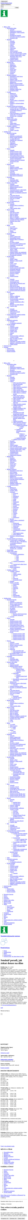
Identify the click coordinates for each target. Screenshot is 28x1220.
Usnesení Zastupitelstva (19, 561)
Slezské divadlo (14, 87)
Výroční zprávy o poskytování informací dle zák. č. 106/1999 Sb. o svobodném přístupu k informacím (18, 110)
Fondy (14, 594)
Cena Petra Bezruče (15, 195)
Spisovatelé (16, 507)
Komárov (12, 63)
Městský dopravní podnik (16, 83)
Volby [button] (8, 319)
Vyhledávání (13, 232)
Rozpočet (12, 34)
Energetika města (14, 180)
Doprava (6, 897)
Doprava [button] (9, 164)
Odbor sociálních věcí (18, 398)
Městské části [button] (10, 62)
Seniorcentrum (13, 86)
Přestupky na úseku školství (17, 304)
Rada (11, 121)
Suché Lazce (13, 69)
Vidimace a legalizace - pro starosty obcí (23, 435)
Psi (14, 577)
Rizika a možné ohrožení (16, 137)
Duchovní (15, 493)
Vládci (14, 514)
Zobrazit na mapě (5, 1053)
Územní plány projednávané (20, 845)
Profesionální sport (14, 282)
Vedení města (13, 123)
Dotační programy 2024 (19, 639)
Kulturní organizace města (16, 191)
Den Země (15, 812)
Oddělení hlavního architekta (20, 415)
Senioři (11, 262)
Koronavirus (13, 146)
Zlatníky (12, 73)
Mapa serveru (7, 1195)
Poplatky (12, 129)
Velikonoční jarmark (15, 311)
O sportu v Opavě (14, 280)
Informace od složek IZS (16, 136)
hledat (2, 6)
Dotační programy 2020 (19, 633)
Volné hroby (16, 526)
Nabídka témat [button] (7, 131)
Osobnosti (12, 97)
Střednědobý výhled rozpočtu (17, 32)
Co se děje (12, 226)
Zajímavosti (16, 523)
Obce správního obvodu (16, 52)
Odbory (12, 45)
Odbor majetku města (15, 208)
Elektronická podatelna (15, 61)
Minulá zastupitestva (15, 124)
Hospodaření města (8, 1152)
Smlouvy (12, 49)
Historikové (16, 496)
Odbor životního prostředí (19, 404)
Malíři (14, 500)
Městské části (7, 1155)
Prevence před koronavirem (20, 614)
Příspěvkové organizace (16, 31)
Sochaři (15, 506)
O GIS (11, 224)
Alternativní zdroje (14, 181)
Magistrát (6, 1153)
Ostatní (15, 572)
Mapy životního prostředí (16, 338)
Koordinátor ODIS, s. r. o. (16, 174)
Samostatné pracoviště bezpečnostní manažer (18, 413)
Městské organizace (8, 1156)
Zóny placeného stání (18, 650)
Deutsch (7, 3)
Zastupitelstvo (13, 120)
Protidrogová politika (15, 270)
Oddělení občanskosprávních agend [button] (21, 431)
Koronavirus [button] (13, 612)
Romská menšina (14, 266)
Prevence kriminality (15, 272)
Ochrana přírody (14, 328)
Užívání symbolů (17, 597)
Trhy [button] (8, 307)
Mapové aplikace (14, 214)
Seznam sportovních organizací (17, 290)
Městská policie (14, 144)
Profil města (13, 246)
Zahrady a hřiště (14, 297)
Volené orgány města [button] (12, 119)
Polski (10, 3)
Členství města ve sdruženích (17, 100)
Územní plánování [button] (14, 832)
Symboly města (14, 96)
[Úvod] (7, 24)
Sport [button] (8, 277)
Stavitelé (15, 510)
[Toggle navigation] (13, 24)
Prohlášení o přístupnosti (17, 1195)
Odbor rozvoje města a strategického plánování (19, 396)
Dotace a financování (15, 236)
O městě (6, 1158)
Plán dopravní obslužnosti (16, 175)
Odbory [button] (12, 381)
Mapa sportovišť (14, 284)
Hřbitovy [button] (12, 521)
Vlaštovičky (13, 70)
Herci (14, 494)
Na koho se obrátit (14, 242)
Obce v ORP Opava (21, 840)
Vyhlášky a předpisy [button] (12, 126)
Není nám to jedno (14, 212)
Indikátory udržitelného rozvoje (17, 343)
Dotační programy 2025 (16, 154)
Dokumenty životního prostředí (17, 341)
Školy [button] (11, 801)
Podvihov (12, 68)
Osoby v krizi (13, 263)
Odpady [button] (12, 872)
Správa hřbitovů (17, 534)
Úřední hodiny (10, 348)
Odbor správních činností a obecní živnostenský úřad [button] (19, 423)
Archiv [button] (11, 632)
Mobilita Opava (14, 317)
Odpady (12, 333)
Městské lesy (13, 82)
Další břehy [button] (16, 673)
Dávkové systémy (14, 273)
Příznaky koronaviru (18, 615)
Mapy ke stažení (14, 215)
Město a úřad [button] (7, 26)
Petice (14, 589)
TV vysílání (13, 229)
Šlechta (15, 511)
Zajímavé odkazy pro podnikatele (18, 252)
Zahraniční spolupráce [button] (12, 320)
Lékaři (14, 499)
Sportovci (15, 509)
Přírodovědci (16, 504)
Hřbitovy (12, 102)
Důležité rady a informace (16, 140)
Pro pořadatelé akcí (14, 201)
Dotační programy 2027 (16, 151)
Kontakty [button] (6, 347)
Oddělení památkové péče (19, 408)
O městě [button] (9, 92)
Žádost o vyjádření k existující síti (18, 218)
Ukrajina (12, 147)
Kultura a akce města (9, 900)
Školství (6, 917)
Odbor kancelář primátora (19, 382)
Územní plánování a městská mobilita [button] (16, 314)
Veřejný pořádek (17, 574)
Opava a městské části (21, 839)
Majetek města (7, 901)
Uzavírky (12, 171)
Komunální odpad (17, 580)
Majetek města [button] (10, 202)
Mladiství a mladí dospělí (16, 260)
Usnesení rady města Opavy (20, 564)
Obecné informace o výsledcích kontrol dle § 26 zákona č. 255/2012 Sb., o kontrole (17, 115)
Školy (11, 294)
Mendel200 (16, 696)
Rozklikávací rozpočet (15, 35)
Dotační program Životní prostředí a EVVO (19, 815)
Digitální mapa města (15, 221)
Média (5, 904)
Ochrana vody (13, 330)
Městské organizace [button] (11, 75)
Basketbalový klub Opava (16, 76)
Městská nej (13, 93)
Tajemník (12, 43)
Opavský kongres (17, 697)
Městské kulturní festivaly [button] (16, 666)
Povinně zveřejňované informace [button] (15, 106)
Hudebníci (15, 497)
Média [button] (8, 225)
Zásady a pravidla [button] (14, 582)
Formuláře (12, 42)
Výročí (11, 199)
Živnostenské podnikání (16, 255)
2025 (17, 558)
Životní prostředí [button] (11, 324)
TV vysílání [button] (13, 727)
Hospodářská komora (15, 238)
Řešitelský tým (16, 856)
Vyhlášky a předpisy (9, 1163)
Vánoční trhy (13, 313)
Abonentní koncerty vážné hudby (18, 190)
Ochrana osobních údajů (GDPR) (18, 53)
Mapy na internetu (14, 216)
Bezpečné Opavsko (8, 894)
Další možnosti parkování (19, 652)
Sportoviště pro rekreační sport (17, 283)
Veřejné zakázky (14, 51)
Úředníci (15, 513)
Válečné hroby (16, 528)
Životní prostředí (8, 924)
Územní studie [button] (16, 838)
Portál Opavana (7, 345)
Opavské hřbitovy (17, 524)
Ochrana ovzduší (14, 327)
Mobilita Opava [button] (14, 852)
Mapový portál (7, 903)
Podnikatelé (16, 502)
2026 (17, 560)
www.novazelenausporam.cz (9, 1005)
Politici (14, 503)
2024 (17, 557)
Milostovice (13, 65)
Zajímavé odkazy (14, 59)
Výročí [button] (11, 694)
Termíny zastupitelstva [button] (18, 554)
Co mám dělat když (15, 138)
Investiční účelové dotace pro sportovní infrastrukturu (17, 158)
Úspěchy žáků (13, 306)
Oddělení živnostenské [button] (21, 425)
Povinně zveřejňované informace (12, 1159)
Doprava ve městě (14, 167)
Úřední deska (10, 117)
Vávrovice (12, 72)
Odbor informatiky (17, 388)
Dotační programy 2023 (19, 638)
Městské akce (13, 188)
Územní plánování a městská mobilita (13, 920)
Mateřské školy (17, 802)
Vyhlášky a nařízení (15, 127)
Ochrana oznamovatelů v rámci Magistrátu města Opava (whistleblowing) (17, 56)
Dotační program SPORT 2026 (17, 289)
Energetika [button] (9, 177)
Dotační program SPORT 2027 (17, 287)
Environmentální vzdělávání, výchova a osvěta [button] (17, 808)
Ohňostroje (12, 143)
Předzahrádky (16, 595)
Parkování (12, 172)
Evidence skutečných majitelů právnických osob (17, 160)
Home (2, 1195)
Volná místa (13, 48)
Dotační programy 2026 (16, 153)
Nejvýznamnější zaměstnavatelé (18, 243)
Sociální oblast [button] (10, 256)
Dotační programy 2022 (19, 636)
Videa (11, 222)
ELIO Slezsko (13, 78)
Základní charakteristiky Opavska (18, 253)
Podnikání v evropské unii (16, 245)
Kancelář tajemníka (18, 384)
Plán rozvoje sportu (14, 286)
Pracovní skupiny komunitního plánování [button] (18, 772)
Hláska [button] (11, 730)
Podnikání (6, 912)
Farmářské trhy (13, 310)
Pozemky (15, 592)
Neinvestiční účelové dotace (17, 155)
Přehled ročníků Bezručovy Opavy (20, 669)
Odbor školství (16, 399)
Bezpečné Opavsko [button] (11, 133)
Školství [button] (9, 292)
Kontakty (12, 46)
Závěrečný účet (14, 38)
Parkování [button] (12, 649)
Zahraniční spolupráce (9, 922)
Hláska (11, 231)
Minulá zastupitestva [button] (15, 567)
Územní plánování (14, 316)
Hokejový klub (13, 79)
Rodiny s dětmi (13, 259)
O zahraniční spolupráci (16, 323)
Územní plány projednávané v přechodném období (20, 850)
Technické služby (14, 90)
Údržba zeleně (13, 331)
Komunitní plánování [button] (15, 769)
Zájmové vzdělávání (15, 296)
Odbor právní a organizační (20, 391)
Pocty (14, 591)
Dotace (15, 585)
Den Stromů (16, 813)
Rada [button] (11, 562)
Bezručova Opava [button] (17, 667)
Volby (5, 921)
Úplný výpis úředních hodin (7, 1146)
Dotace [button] (8, 148)
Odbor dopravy (17, 385)
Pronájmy (15, 587)
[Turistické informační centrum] (4, 16)
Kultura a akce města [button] (12, 182)
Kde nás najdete (11, 350)
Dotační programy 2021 (19, 635)
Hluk (11, 334)
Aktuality (12, 29)
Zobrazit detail (21, 1218)
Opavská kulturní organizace (17, 85)
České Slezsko (13, 95)
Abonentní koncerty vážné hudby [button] (18, 683)
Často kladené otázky (18, 533)
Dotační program (14, 276)
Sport (5, 915)
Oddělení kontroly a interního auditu (18, 406)
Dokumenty (16, 855)
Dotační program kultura (16, 197)
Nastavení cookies (5, 1196)
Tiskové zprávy (14, 228)
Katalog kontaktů (11, 351)
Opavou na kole (14, 170)
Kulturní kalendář (14, 185)
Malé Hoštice (13, 66)
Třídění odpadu (14, 344)
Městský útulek (13, 340)
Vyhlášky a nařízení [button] (15, 571)
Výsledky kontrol (21, 427)
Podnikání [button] (9, 233)
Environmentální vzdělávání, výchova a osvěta (17, 299)
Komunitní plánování (15, 269)
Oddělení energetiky (18, 421)
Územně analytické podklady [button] (20, 833)
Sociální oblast (7, 914)
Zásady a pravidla (14, 130)
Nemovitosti (16, 584)
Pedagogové (16, 517)
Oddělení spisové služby (19, 439)
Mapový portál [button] (10, 209)
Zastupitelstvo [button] (13, 553)
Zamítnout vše (13, 1218)
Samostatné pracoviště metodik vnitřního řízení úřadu (19, 418)
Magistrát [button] (9, 39)
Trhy (5, 918)
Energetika (6, 898)
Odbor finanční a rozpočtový (20, 387)
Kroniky (12, 99)
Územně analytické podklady (17, 219)
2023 (17, 555)
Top (24, 1195)
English (3, 3)
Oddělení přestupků (21, 438)
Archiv (11, 163)
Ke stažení (12, 141)
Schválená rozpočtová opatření (17, 36)
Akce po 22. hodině (15, 198)
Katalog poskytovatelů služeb (17, 267)
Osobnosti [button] (12, 492)
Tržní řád (15, 575)
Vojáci (14, 516)
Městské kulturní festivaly (16, 187)
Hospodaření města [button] (11, 28)
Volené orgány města (9, 1162)
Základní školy (16, 803)
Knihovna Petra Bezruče (16, 80)
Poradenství (13, 265)
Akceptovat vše (4, 1218)
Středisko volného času (15, 89)
